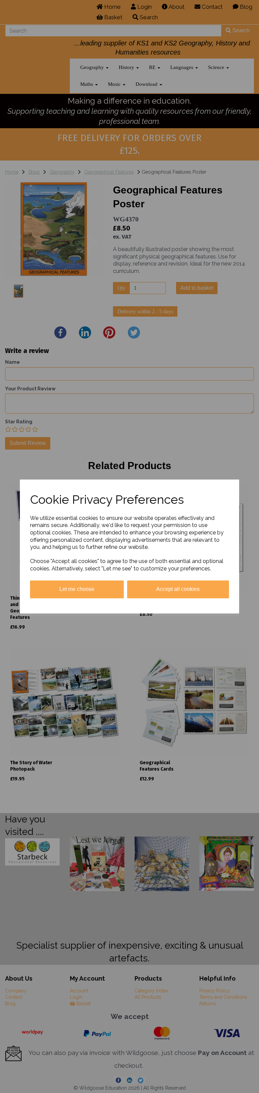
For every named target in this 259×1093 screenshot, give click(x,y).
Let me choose (76, 589)
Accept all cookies (178, 589)
